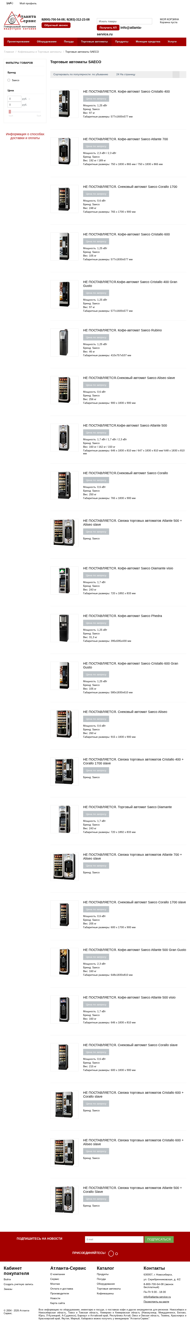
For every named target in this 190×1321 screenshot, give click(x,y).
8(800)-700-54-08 (53, 19)
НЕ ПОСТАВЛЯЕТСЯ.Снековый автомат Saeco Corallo (125, 473)
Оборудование (47, 41)
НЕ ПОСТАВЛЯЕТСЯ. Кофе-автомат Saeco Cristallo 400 (126, 91)
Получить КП (108, 27)
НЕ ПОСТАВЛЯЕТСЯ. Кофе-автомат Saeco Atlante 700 (125, 139)
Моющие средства (148, 41)
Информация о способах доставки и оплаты (25, 136)
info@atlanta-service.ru (157, 1296)
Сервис (54, 1278)
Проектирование (18, 41)
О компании (57, 1274)
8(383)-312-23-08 (78, 19)
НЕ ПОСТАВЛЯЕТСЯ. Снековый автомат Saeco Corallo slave (130, 1045)
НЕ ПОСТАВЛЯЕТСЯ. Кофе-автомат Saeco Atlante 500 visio (129, 997)
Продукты (121, 41)
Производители (59, 1293)
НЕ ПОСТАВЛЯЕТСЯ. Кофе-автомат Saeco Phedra (122, 616)
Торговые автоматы (94, 41)
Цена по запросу (96, 98)
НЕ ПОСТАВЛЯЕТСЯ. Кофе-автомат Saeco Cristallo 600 (126, 234)
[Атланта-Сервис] (20, 20)
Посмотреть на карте (156, 1301)
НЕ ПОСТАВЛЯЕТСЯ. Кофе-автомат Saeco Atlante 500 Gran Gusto (134, 950)
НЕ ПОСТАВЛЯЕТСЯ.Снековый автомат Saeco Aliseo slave (129, 378)
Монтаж (55, 1283)
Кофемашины (105, 1293)
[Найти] (149, 21)
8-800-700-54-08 (154, 1284)
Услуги (172, 41)
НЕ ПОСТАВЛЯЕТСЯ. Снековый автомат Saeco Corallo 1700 (130, 187)
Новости (55, 1298)
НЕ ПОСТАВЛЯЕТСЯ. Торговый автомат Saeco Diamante (127, 807)
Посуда (69, 41)
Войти (7, 1279)
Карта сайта (57, 1303)
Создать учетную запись (18, 1284)
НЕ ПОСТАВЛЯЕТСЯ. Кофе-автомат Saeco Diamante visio (128, 568)
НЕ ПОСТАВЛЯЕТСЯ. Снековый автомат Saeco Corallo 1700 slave (134, 902)
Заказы (8, 1288)
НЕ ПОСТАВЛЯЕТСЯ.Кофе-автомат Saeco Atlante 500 (125, 425)
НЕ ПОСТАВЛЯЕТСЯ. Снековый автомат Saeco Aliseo (125, 712)
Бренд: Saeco (91, 109)
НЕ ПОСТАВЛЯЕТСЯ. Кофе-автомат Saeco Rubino (122, 330)
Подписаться (159, 1239)
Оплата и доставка (61, 1288)
